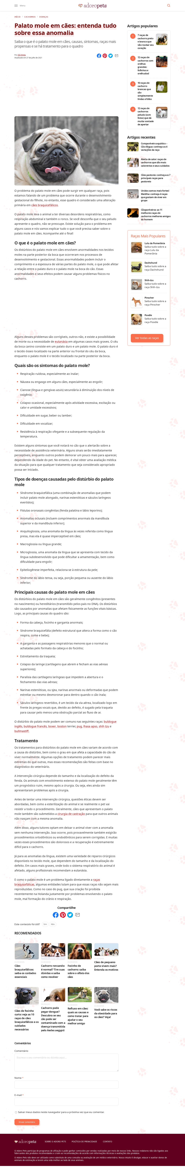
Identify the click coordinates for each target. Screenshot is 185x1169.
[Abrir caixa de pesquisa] (169, 5)
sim (45, 924)
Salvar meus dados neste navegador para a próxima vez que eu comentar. (61, 1112)
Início (17, 17)
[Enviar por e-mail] (116, 56)
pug (79, 726)
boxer (52, 726)
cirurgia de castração (71, 814)
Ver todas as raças (147, 338)
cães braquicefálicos (44, 205)
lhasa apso (90, 726)
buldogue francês (35, 726)
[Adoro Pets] (92, 5)
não (53, 924)
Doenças (43, 17)
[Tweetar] (110, 56)
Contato (107, 1141)
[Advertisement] (66, 84)
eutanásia (61, 341)
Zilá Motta (22, 55)
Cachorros (30, 17)
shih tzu (104, 726)
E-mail (19, 1095)
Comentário (21, 1050)
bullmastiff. (21, 731)
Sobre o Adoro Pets (55, 1141)
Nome (18, 1077)
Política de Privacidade (84, 1141)
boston (62, 726)
